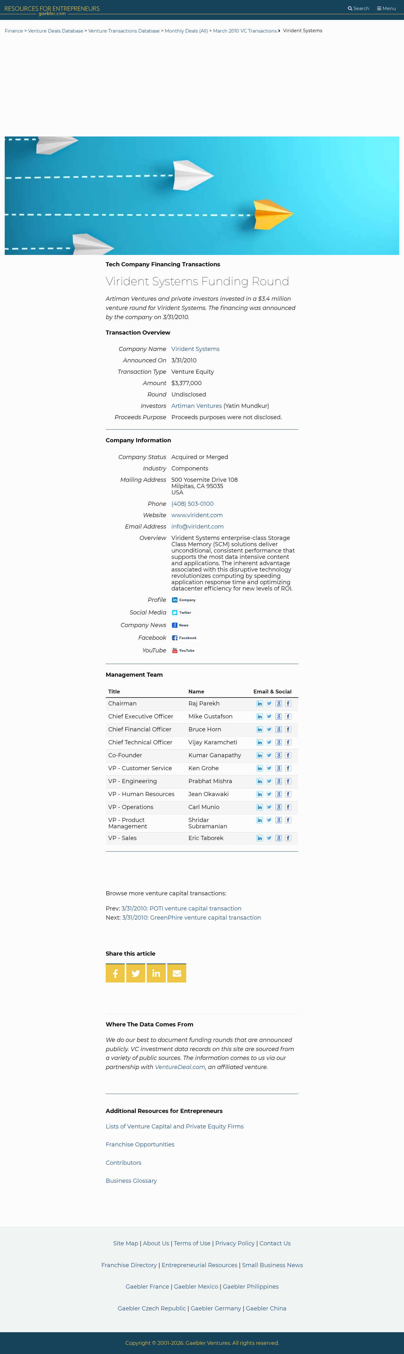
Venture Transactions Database (124, 31)
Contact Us (275, 1243)
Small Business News (272, 1265)
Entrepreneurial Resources (199, 1265)
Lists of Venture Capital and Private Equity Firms (175, 1126)
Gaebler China (266, 1308)
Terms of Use (192, 1243)
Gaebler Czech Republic (152, 1308)
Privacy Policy (235, 1243)
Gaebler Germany (216, 1308)
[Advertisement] (202, 86)
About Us (156, 1243)
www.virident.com (197, 515)
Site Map (125, 1243)
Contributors (123, 1162)
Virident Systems (195, 349)
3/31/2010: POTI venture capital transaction (181, 908)
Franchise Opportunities (140, 1144)
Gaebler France (147, 1286)
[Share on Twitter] (135, 973)
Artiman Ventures (196, 405)
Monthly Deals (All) (186, 31)
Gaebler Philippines (251, 1286)
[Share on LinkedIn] (156, 973)
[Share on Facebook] (115, 973)
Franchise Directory (129, 1265)
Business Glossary (131, 1180)
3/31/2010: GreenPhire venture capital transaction (191, 917)
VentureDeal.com (180, 1067)
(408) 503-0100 (192, 504)
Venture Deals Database (55, 31)
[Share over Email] (176, 973)
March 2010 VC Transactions (245, 31)
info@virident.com (197, 526)
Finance (14, 31)
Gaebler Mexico (196, 1286)
